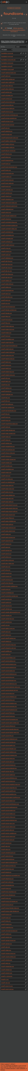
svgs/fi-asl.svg (5, 128)
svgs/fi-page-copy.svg (7, 488)
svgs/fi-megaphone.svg (8, 446)
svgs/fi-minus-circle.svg (8, 453)
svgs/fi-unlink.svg (6, 934)
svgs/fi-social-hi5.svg (7, 735)
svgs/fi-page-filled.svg (7, 518)
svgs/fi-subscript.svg (7, 856)
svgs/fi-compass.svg (7, 238)
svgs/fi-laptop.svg (6, 388)
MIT (6, 28)
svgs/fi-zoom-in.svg (7, 986)
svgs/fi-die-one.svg (6, 267)
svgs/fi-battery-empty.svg (8, 141)
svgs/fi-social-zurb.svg (7, 839)
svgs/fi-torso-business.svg (8, 891)
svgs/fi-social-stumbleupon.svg (10, 804)
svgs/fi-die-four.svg (6, 264)
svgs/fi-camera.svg (6, 193)
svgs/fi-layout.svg (6, 391)
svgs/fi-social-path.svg (7, 761)
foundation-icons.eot (7, 56)
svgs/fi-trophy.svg (6, 924)
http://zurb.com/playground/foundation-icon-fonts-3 (14, 30)
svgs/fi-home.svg (6, 365)
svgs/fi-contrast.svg (6, 241)
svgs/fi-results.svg (6, 615)
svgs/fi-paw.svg (5, 547)
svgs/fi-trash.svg (6, 917)
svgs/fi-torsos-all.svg (7, 904)
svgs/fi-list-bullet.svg (7, 404)
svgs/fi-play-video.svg (7, 563)
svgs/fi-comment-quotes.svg (9, 225)
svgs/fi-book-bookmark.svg (9, 167)
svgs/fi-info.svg (5, 378)
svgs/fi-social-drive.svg (8, 700)
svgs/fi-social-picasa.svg (8, 765)
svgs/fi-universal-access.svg (9, 930)
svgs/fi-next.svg (5, 475)
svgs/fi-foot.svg (5, 336)
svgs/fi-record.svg (6, 605)
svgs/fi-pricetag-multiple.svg (9, 586)
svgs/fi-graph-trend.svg (8, 352)
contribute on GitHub (11, 1065)
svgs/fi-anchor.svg (6, 92)
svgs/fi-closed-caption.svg (8, 215)
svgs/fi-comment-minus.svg (9, 222)
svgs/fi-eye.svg (5, 303)
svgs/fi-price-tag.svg (7, 583)
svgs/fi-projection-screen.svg (9, 596)
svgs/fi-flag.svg (5, 323)
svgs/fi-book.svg (6, 170)
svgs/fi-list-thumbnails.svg (8, 410)
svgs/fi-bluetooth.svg (7, 160)
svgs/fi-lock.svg (5, 417)
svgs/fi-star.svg (5, 846)
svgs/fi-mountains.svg (7, 469)
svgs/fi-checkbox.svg (7, 199)
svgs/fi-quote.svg (6, 602)
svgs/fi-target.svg (6, 872)
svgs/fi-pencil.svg (6, 553)
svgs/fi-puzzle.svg (6, 599)
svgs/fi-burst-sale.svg (7, 183)
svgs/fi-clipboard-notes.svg (9, 202)
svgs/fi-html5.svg (6, 368)
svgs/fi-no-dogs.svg (7, 479)
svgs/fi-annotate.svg (7, 95)
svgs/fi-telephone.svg (7, 878)
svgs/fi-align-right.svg (7, 89)
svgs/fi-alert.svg (5, 76)
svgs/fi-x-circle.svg (6, 976)
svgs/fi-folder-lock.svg (7, 329)
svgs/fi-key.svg (5, 384)
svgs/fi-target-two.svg (7, 869)
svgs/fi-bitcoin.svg (6, 154)
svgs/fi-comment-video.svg (9, 228)
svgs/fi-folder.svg (6, 332)
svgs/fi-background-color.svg (9, 137)
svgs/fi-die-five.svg (6, 261)
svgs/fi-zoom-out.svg (7, 989)
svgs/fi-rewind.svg (6, 622)
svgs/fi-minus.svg (6, 456)
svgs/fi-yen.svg (5, 982)
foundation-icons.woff (7, 69)
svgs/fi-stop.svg (5, 849)
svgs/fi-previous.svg (7, 579)
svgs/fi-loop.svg (5, 420)
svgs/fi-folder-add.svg (7, 326)
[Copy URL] (26, 42)
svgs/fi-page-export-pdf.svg (9, 511)
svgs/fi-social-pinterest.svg (9, 768)
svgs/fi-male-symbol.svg (8, 433)
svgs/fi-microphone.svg (8, 449)
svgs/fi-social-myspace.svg (9, 755)
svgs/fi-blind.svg (6, 157)
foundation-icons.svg (7, 63)
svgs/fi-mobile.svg (6, 462)
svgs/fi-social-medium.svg (8, 752)
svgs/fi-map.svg (5, 440)
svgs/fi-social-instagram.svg (9, 739)
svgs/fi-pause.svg (6, 544)
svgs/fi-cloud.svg (6, 219)
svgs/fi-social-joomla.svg (8, 742)
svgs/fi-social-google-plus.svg (10, 729)
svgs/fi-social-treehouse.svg (9, 807)
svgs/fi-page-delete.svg (8, 495)
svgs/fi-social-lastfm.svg (8, 745)
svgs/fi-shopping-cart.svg (8, 648)
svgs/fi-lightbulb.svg (7, 394)
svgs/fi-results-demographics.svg (10, 612)
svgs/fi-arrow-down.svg (8, 102)
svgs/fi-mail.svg (5, 427)
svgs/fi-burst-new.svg (7, 180)
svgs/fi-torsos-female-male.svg (10, 908)
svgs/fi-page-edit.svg (7, 501)
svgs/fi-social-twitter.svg (8, 813)
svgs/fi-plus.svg (5, 570)
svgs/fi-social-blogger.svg (8, 680)
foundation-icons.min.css (8, 59)
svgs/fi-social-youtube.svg (8, 833)
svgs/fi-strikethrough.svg (8, 852)
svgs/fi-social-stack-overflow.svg (10, 797)
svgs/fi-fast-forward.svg (8, 306)
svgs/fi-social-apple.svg (8, 670)
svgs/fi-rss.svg (5, 625)
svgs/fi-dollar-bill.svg (7, 284)
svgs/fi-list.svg (5, 414)
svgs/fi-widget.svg (6, 969)
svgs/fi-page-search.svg (8, 531)
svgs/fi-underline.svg (7, 927)
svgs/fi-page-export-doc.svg (9, 508)
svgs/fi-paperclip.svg (7, 540)
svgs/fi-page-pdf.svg (7, 524)
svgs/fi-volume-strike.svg (8, 956)
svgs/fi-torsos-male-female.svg (10, 911)
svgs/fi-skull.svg (5, 654)
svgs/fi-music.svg (6, 472)
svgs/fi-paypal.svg (6, 550)
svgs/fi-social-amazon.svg (8, 664)
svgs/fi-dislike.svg (6, 280)
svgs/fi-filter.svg (5, 316)
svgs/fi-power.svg (6, 576)
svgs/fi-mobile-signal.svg (8, 459)
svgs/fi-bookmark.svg (7, 173)
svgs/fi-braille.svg (6, 176)
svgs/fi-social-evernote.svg (9, 706)
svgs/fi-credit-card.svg (7, 245)
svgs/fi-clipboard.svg (7, 209)
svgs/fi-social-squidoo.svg (8, 794)
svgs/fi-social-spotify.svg (8, 791)
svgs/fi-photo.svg (6, 557)
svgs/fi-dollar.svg (6, 287)
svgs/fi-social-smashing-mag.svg (10, 784)
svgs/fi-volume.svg (6, 960)
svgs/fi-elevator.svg (6, 297)
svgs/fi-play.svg (5, 566)
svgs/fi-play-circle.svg (7, 560)
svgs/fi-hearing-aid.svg (7, 358)
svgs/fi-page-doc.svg (7, 498)
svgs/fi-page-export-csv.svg (9, 505)
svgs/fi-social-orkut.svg (8, 758)
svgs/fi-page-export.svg (8, 514)
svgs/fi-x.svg (5, 979)
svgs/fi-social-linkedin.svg (8, 748)
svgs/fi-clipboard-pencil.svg (9, 206)
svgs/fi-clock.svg (6, 212)
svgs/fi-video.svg (6, 950)
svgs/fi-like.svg (5, 397)
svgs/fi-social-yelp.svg (7, 830)
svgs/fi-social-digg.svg (7, 693)
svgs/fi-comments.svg (7, 235)
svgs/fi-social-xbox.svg (8, 823)
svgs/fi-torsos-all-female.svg (9, 901)
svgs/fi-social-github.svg (8, 726)
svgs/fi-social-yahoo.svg (8, 826)
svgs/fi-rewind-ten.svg (7, 618)
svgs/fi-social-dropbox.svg (9, 703)
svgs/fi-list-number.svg (7, 407)
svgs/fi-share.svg (6, 635)
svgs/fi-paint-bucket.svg (8, 537)
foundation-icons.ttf (6, 66)
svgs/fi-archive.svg (6, 98)
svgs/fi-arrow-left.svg (7, 105)
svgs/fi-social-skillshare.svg (9, 778)
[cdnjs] (5, 2)
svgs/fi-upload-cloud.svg (8, 940)
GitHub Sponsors (11, 1068)
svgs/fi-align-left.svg (7, 85)
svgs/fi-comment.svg (7, 232)
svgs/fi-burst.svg (6, 186)
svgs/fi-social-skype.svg (8, 781)
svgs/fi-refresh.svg (6, 609)
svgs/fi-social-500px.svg (8, 657)
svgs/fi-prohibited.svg (7, 592)
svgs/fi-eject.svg (6, 293)
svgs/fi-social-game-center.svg (10, 722)
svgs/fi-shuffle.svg (6, 651)
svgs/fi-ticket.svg (6, 888)
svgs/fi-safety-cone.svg (8, 628)
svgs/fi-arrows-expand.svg (9, 118)
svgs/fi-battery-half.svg (7, 147)
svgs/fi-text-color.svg (7, 882)
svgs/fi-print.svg (5, 589)
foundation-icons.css (7, 53)
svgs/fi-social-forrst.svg (8, 716)
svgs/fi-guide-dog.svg (7, 355)
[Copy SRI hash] (26, 53)
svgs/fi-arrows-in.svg (7, 121)
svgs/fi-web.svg (5, 963)
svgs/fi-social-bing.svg (7, 677)
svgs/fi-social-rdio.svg (7, 771)
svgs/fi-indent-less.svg (7, 371)
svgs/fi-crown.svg (6, 251)
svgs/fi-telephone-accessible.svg (10, 875)
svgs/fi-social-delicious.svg (9, 683)
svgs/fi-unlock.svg (6, 937)
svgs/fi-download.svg (7, 290)
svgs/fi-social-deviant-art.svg (9, 690)
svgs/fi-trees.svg (6, 921)
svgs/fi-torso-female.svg (8, 895)
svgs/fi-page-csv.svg (7, 492)
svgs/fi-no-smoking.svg (8, 482)
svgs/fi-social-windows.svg (9, 820)
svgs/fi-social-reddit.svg (8, 774)
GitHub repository (18, 28)
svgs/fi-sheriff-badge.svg (8, 638)
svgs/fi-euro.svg (5, 300)
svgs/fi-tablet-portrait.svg (8, 865)
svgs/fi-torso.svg (6, 898)
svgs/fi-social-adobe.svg (8, 661)
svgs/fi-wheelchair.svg (7, 966)
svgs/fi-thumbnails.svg (7, 885)
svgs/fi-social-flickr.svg (7, 713)
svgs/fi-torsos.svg (6, 914)
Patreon (3, 1069)
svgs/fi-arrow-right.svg (7, 108)
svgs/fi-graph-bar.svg (7, 342)
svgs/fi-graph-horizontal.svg (9, 345)
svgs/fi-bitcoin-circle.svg (8, 150)
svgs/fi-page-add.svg (7, 485)
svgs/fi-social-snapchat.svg (9, 787)
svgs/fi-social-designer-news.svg (10, 687)
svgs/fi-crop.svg (6, 248)
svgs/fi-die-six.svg (6, 271)
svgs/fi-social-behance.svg (9, 674)
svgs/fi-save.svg (6, 631)
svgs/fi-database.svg (7, 258)
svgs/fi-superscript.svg (7, 859)
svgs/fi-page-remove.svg (8, 527)
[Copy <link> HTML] (23, 53)
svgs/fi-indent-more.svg (8, 375)
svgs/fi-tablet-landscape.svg (9, 862)
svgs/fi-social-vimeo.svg (8, 817)
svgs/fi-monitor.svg (6, 466)
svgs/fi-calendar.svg (7, 189)
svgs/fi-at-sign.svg (6, 134)
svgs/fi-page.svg (6, 534)
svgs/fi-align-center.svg (8, 79)
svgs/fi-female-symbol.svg (8, 310)
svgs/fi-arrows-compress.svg (9, 115)
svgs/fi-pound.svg (6, 573)
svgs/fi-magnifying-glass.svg (9, 423)
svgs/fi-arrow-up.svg (7, 111)
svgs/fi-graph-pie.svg (7, 349)
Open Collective (20, 1068)
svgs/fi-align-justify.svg (7, 82)
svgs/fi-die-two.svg (6, 277)
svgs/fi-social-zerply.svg (8, 836)
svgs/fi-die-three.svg (7, 274)
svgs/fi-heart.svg (6, 362)
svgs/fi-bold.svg (5, 163)
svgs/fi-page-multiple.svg (8, 521)
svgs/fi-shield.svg (6, 641)
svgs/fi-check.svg (6, 196)
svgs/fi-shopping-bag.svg (8, 644)
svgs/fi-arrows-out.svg (7, 124)
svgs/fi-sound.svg (6, 843)
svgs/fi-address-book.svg (8, 72)
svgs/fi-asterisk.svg (6, 131)
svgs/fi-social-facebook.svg (9, 709)
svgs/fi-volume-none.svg (8, 953)
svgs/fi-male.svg (6, 436)
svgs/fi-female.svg (6, 313)
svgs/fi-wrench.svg (6, 973)
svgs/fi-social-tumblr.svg (8, 810)
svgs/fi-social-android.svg (8, 667)
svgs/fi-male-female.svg (8, 430)
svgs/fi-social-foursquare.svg (9, 719)
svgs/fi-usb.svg (5, 947)
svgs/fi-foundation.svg (7, 339)
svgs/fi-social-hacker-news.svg (10, 732)
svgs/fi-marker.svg (6, 443)
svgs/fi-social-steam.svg (8, 800)
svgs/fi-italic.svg (6, 381)
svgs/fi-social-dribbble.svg (8, 696)
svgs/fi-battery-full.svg (7, 144)
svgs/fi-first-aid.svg (6, 319)
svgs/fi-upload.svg (6, 943)
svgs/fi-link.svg (5, 401)
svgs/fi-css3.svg (6, 254)
